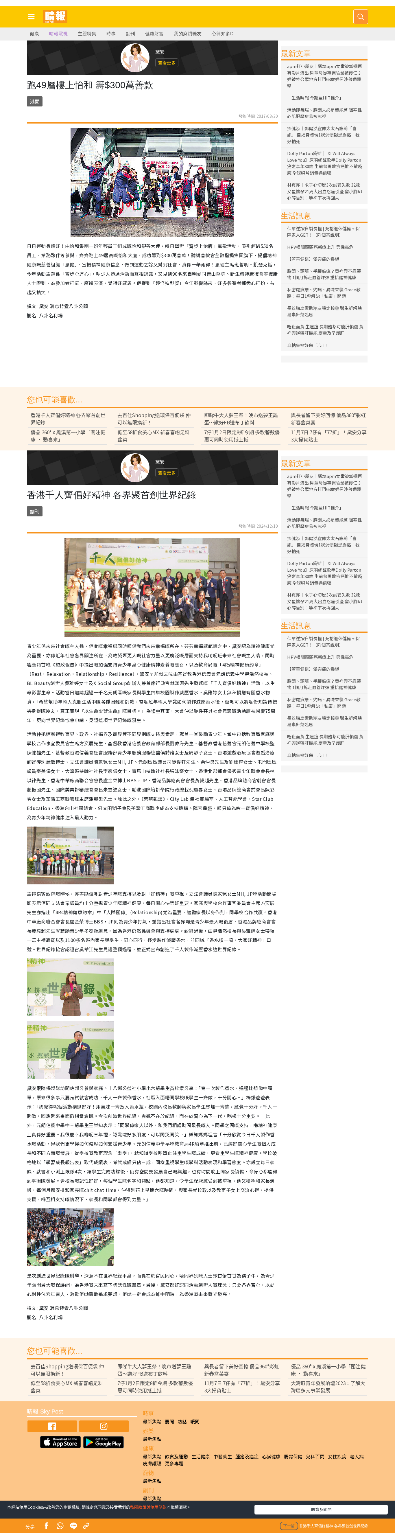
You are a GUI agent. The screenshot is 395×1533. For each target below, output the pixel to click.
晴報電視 (58, 33)
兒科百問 (315, 1456)
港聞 (35, 101)
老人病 (357, 1456)
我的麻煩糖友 (188, 33)
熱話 (182, 1421)
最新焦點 (152, 1421)
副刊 (130, 33)
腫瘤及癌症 (247, 1456)
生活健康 (200, 1456)
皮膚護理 (152, 1463)
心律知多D (223, 33)
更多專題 (174, 1463)
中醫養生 (222, 1456)
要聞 (169, 1421)
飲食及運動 (176, 1456)
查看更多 (167, 63)
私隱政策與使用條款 (148, 1507)
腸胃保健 (293, 1456)
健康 (34, 33)
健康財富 (154, 33)
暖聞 (195, 1421)
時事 (111, 33)
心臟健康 (271, 1456)
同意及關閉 (321, 1509)
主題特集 (87, 33)
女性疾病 (337, 1456)
